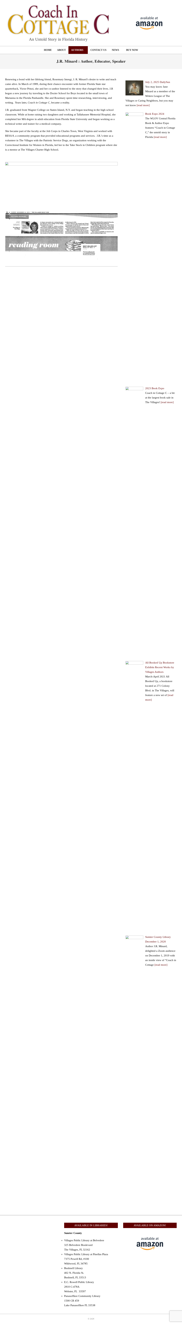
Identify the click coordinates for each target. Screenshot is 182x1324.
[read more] (143, 105)
